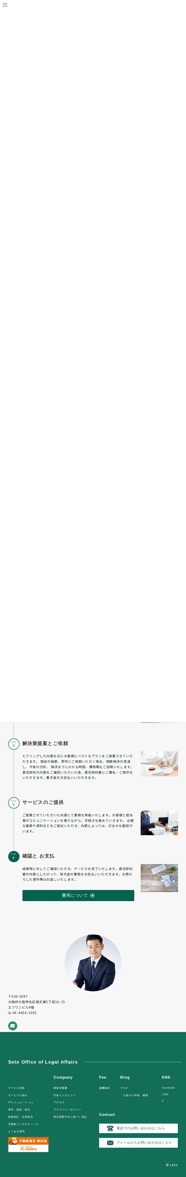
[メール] (12, 1025)
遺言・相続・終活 (19, 1109)
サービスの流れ (18, 1095)
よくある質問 (16, 1131)
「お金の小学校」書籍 (134, 1095)
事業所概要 (60, 1088)
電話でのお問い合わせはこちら (141, 1128)
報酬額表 (104, 1088)
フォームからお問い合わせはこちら (144, 1142)
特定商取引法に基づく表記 (70, 1116)
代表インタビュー (65, 1095)
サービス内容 (16, 1088)
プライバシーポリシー (67, 1109)
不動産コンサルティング (23, 1124)
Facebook (168, 1087)
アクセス (59, 1102)
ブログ (124, 1088)
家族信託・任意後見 (20, 1116)
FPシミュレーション (21, 1102)
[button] (78, 895)
